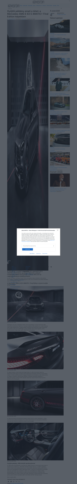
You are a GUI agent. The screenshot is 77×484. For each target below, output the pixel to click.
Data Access (38, 253)
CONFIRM (27, 249)
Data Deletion (32, 253)
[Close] (58, 230)
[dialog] (38, 242)
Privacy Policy (44, 253)
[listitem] (38, 245)
